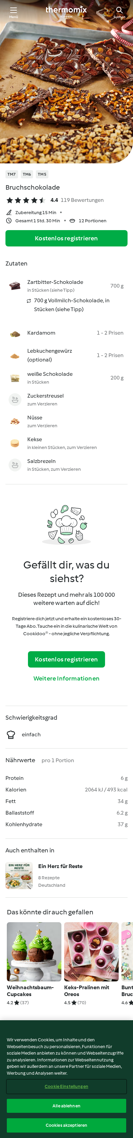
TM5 (42, 174)
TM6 (27, 174)
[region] (66, 1079)
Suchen (119, 17)
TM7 (12, 174)
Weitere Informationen (66, 678)
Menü (13, 17)
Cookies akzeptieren (66, 1125)
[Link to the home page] (66, 12)
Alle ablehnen (66, 1105)
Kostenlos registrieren (66, 238)
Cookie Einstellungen (66, 1086)
